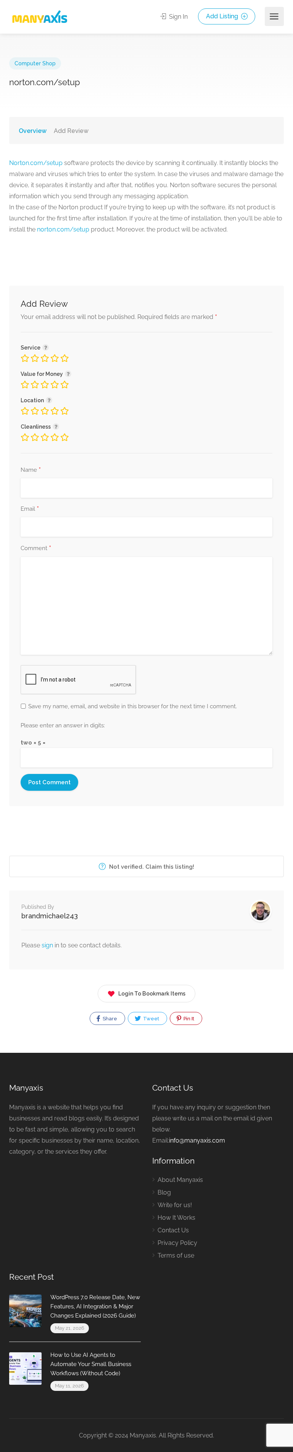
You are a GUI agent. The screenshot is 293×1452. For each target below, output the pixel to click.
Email (30, 509)
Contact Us (173, 1230)
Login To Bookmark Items (151, 994)
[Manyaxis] (39, 16)
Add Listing (223, 16)
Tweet (150, 1018)
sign (48, 945)
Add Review (71, 130)
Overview (33, 130)
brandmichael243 (49, 916)
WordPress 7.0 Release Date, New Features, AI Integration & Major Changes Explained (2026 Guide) (95, 1306)
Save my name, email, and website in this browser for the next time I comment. (132, 706)
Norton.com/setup (36, 163)
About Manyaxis (180, 1179)
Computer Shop (35, 63)
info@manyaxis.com (197, 1140)
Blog (164, 1192)
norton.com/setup (63, 229)
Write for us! (175, 1205)
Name (31, 470)
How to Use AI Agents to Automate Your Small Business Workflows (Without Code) (90, 1364)
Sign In (177, 16)
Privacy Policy (177, 1242)
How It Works (176, 1217)
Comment (36, 548)
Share (109, 1018)
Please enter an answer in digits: (63, 725)
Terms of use (176, 1255)
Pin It (188, 1018)
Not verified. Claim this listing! (151, 866)
